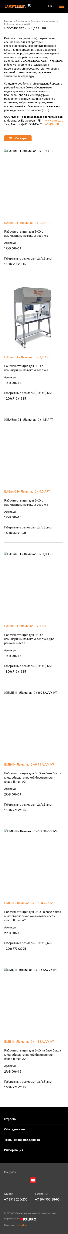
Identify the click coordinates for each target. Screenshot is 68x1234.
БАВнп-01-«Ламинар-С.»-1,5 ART (27, 491)
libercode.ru (22, 1225)
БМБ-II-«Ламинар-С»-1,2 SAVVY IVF (29, 903)
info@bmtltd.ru (54, 124)
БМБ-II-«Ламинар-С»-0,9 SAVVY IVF (29, 764)
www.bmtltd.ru (54, 120)
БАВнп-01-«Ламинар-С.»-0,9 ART (27, 223)
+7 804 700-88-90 (47, 1199)
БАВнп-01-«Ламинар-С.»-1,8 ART (27, 626)
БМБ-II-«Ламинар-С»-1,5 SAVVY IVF (29, 1041)
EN (50, 6)
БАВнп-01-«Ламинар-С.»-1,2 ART (27, 357)
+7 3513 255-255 (15, 1199)
